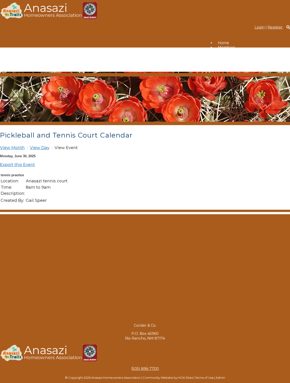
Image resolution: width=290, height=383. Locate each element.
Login (260, 27)
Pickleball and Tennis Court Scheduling (254, 52)
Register (275, 27)
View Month (12, 147)
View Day (39, 147)
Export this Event (17, 164)
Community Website (158, 377)
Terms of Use (204, 377)
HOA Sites (185, 377)
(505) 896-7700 (145, 368)
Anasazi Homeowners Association (116, 377)
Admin (220, 377)
